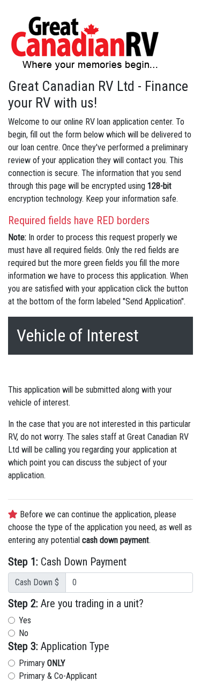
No (23, 633)
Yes (25, 620)
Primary (42, 663)
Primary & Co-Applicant (58, 676)
